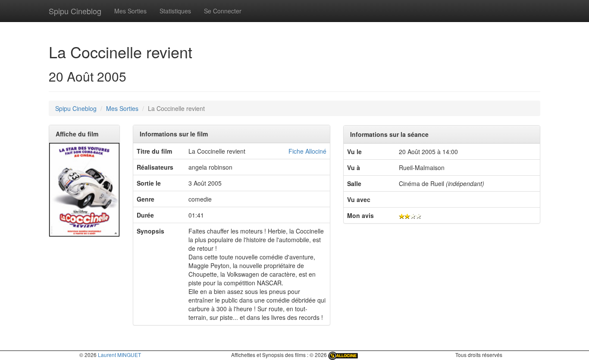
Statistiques (175, 10)
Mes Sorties (130, 10)
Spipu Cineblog (75, 10)
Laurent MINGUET (119, 354)
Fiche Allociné (307, 151)
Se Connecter (222, 10)
